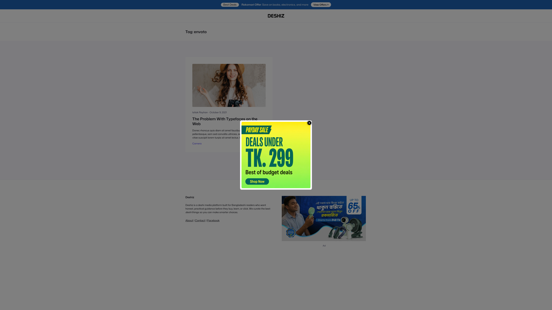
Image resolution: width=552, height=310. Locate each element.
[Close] (309, 123)
